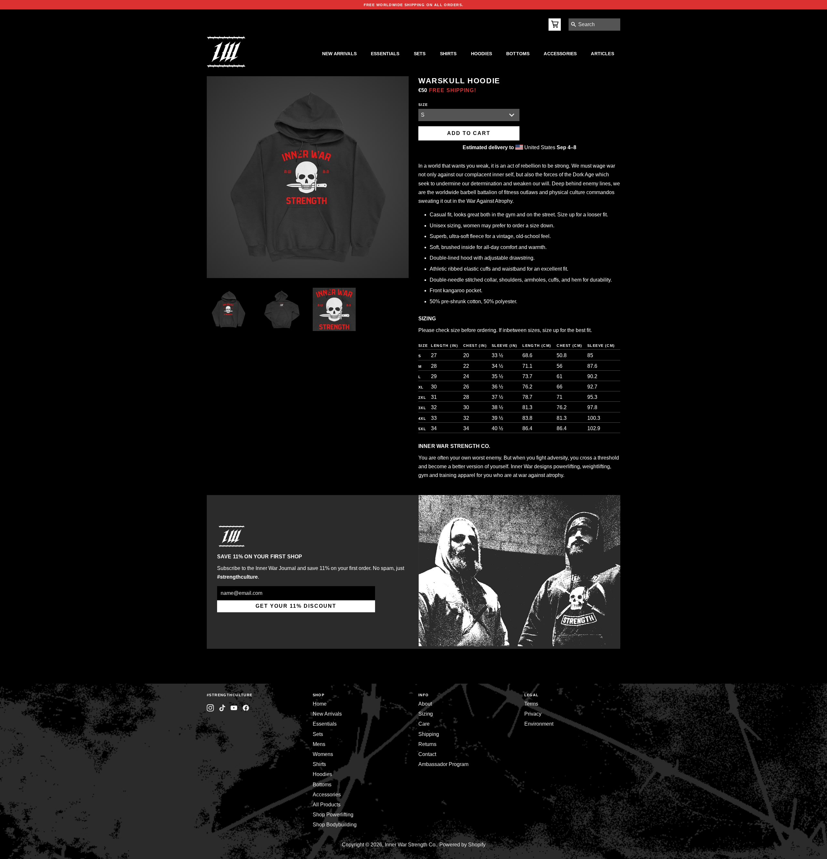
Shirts (448, 53)
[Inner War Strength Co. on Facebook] (234, 708)
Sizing (425, 714)
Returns (427, 744)
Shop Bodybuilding (335, 824)
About (425, 704)
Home (320, 704)
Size (423, 105)
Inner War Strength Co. (411, 844)
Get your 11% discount (296, 606)
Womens (323, 754)
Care (424, 724)
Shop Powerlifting (333, 814)
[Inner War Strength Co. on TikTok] (222, 708)
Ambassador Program (443, 764)
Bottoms (517, 53)
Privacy (532, 714)
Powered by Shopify (462, 844)
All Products (326, 804)
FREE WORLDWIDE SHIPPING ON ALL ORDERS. (414, 5)
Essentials (385, 53)
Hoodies (481, 53)
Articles (602, 53)
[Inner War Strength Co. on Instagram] (210, 708)
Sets (420, 53)
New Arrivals (339, 53)
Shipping (428, 734)
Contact (427, 754)
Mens (319, 744)
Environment (538, 724)
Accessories (560, 53)
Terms (531, 704)
